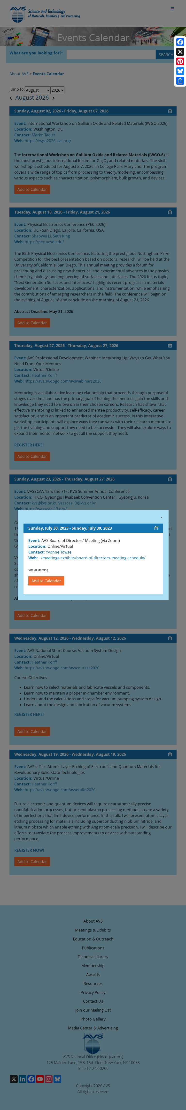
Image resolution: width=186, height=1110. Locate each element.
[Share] (180, 81)
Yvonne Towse (58, 552)
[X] (180, 52)
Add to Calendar (46, 581)
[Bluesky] (180, 71)
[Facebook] (180, 42)
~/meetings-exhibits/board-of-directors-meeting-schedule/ (92, 558)
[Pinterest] (180, 61)
